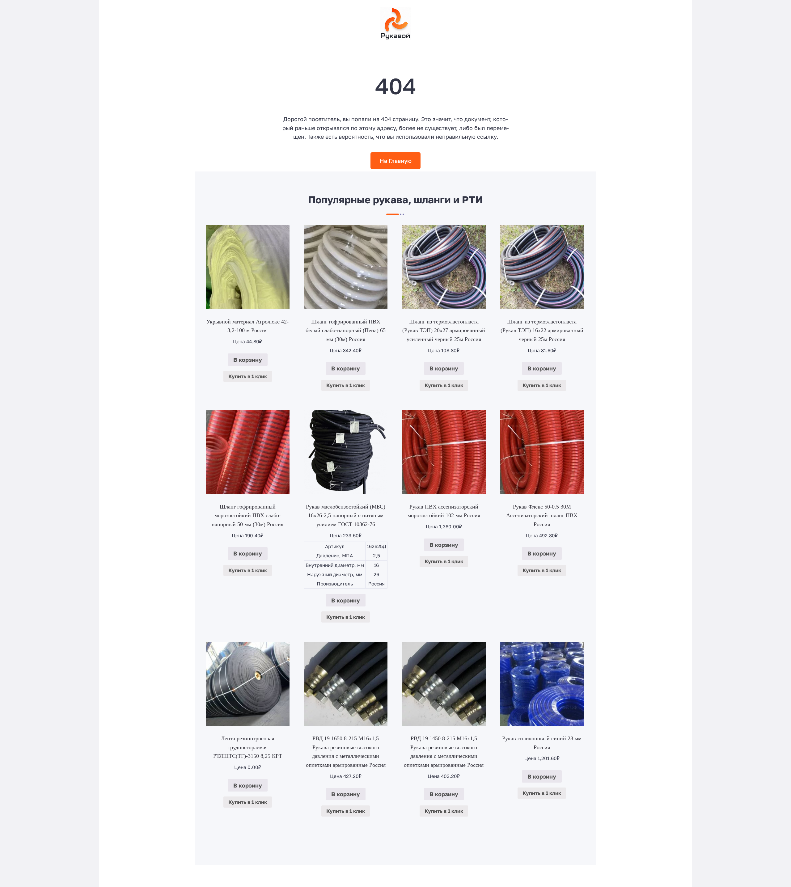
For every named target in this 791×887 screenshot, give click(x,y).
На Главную (396, 160)
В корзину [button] (247, 359)
